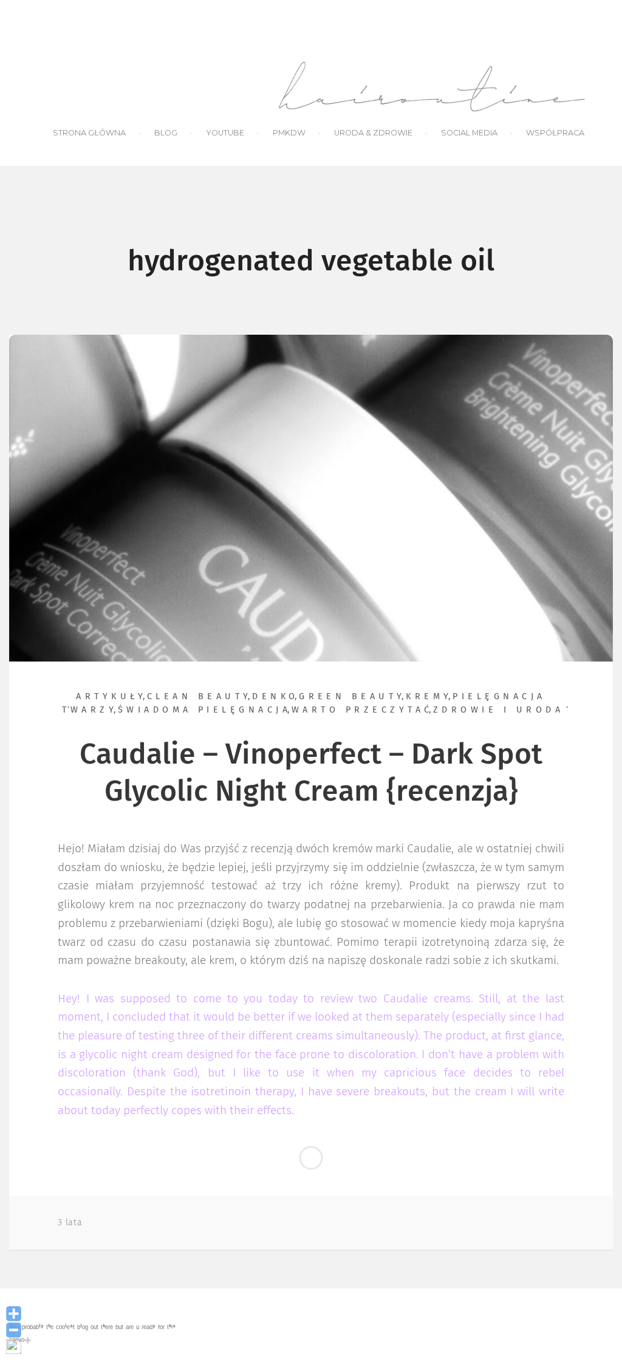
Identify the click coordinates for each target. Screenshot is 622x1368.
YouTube (225, 132)
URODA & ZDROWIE (373, 132)
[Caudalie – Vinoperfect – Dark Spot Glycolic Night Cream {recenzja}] (311, 497)
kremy (429, 697)
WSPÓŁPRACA (555, 132)
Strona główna (89, 132)
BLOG (165, 132)
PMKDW (289, 132)
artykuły (111, 697)
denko (275, 697)
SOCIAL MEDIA (469, 132)
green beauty (352, 697)
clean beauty (199, 697)
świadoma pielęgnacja (205, 710)
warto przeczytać (362, 710)
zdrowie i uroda (498, 710)
